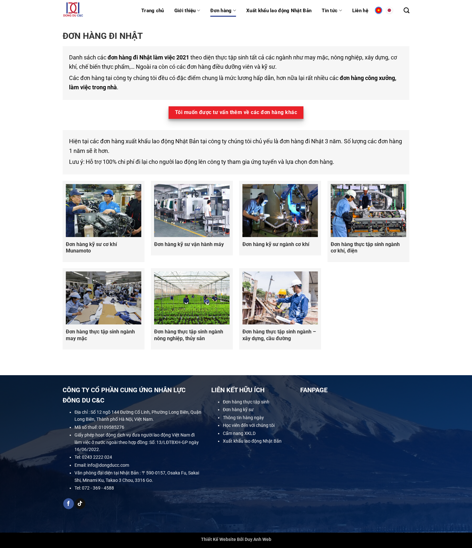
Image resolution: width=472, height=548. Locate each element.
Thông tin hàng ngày (243, 417)
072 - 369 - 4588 (98, 488)
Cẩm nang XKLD (239, 433)
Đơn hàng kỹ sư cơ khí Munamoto (91, 247)
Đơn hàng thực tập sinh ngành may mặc (100, 335)
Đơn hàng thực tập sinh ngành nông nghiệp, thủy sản (188, 335)
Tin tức (329, 10)
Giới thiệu (185, 10)
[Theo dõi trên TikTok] (80, 503)
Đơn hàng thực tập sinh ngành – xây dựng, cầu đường (279, 335)
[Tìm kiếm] (406, 10)
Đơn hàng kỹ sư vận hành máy (189, 244)
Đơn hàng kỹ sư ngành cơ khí (275, 244)
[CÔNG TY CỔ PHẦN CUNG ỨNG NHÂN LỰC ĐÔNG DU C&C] (97, 10)
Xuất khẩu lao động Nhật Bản (278, 10)
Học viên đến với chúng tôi (249, 425)
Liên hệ (360, 10)
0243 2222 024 (97, 457)
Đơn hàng (221, 10)
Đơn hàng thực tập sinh (246, 401)
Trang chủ (152, 10)
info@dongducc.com (108, 465)
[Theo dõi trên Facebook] (68, 503)
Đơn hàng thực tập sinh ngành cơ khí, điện (365, 247)
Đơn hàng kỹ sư (238, 409)
